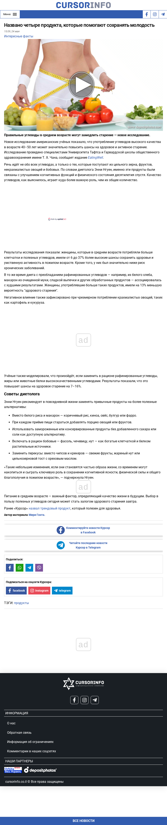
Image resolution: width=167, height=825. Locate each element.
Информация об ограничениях (30, 742)
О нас (11, 723)
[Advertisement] (80, 200)
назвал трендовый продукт (49, 508)
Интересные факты (18, 36)
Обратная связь (19, 733)
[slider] (23, 129)
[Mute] (13, 128)
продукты (21, 603)
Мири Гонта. (37, 514)
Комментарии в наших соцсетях (31, 751)
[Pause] (7, 128)
